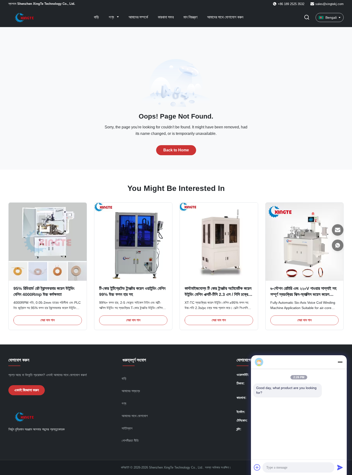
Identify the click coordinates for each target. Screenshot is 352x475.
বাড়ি (96, 17)
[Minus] (340, 362)
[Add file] (257, 467)
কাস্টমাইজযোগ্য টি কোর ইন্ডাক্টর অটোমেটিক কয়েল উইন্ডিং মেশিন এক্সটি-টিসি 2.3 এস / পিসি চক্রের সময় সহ (218, 294)
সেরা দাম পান (47, 320)
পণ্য (112, 17)
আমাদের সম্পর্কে (138, 17)
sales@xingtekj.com (329, 4)
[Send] (340, 467)
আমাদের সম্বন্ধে (131, 391)
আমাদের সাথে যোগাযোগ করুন (225, 17)
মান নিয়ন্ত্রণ (190, 17)
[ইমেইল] (337, 230)
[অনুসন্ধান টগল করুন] (307, 17)
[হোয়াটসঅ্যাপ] (337, 245)
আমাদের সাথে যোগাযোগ (135, 416)
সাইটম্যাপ (127, 428)
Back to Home (176, 150)
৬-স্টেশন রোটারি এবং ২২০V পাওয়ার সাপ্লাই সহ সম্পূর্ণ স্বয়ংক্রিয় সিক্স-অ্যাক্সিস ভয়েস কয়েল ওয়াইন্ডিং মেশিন (303, 294)
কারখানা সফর (166, 17)
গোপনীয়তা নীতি (130, 440)
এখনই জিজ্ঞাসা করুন (26, 390)
